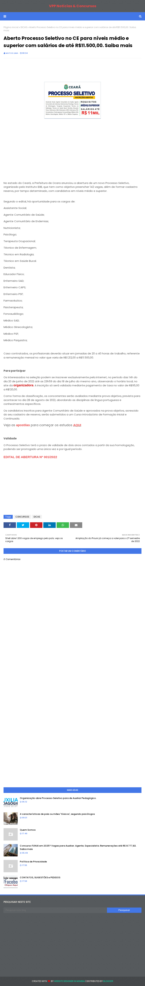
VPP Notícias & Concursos (72, 6)
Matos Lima (12, 53)
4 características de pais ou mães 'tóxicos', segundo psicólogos (57, 814)
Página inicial (11, 27)
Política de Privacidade (33, 861)
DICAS (24, 27)
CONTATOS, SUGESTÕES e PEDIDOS (40, 877)
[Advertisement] (72, 152)
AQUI (77, 425)
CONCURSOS (22, 516)
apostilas (23, 425)
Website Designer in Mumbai (69, 981)
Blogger (108, 981)
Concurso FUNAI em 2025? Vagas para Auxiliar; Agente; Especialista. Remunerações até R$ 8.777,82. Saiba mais (78, 847)
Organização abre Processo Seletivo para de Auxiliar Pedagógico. (58, 798)
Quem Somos (28, 830)
